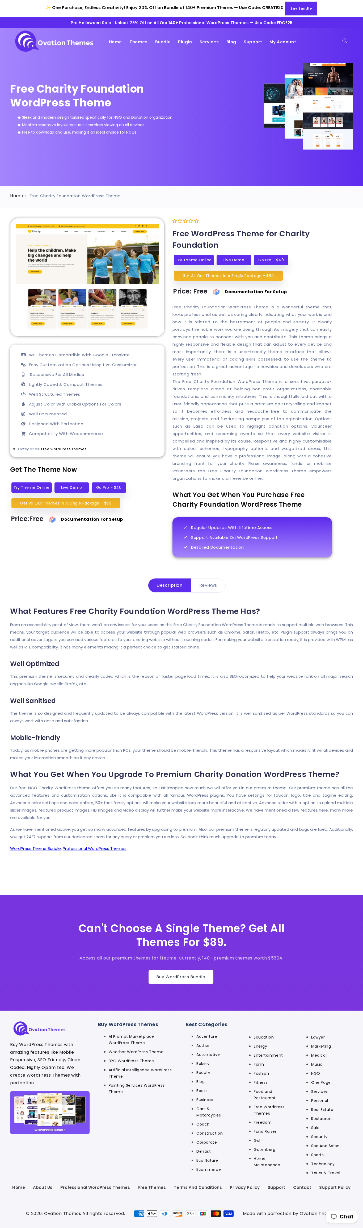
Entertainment (268, 1055)
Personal (319, 1100)
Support (276, 1187)
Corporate (206, 1142)
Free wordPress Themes (64, 449)
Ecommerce (208, 1169)
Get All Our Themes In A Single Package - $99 (65, 503)
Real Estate (322, 1109)
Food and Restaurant (265, 1095)
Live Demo (71, 487)
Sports (317, 1154)
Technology (323, 1164)
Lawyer (318, 1037)
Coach (203, 1124)
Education (264, 1037)
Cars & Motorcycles (208, 1112)
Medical (319, 1055)
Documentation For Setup (92, 519)
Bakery (203, 1063)
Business (204, 1099)
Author (203, 1045)
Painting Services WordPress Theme (137, 1088)
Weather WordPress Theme (136, 1052)
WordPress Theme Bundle (35, 848)
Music (317, 1064)
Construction (209, 1133)
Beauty (203, 1072)
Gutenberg (264, 1149)
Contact (302, 1187)
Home (16, 196)
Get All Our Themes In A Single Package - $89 (228, 275)
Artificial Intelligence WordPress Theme (140, 1073)
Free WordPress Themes (269, 1110)
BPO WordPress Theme (131, 1061)
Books (202, 1090)
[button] (345, 41)
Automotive (208, 1054)
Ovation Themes (62, 1213)
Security (319, 1136)
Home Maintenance (267, 1162)
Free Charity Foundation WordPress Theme (75, 196)
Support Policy (335, 1187)
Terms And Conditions (198, 1187)
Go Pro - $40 (109, 487)
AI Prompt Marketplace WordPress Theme (131, 1039)
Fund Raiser (265, 1131)
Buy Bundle (301, 8)
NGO (315, 1073)
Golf (258, 1140)
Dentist (203, 1151)
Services (319, 1091)
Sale (315, 1127)
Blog (200, 1081)
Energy (260, 1046)
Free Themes (152, 1187)
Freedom (263, 1122)
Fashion (261, 1073)
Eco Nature (207, 1160)
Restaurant (322, 1118)
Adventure (206, 1036)
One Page (321, 1082)
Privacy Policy (245, 1187)
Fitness (261, 1082)
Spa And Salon (325, 1145)
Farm (259, 1064)
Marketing (321, 1046)
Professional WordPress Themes (94, 848)
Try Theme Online (32, 487)
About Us (42, 1187)
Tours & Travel (325, 1173)
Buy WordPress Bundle (181, 977)
